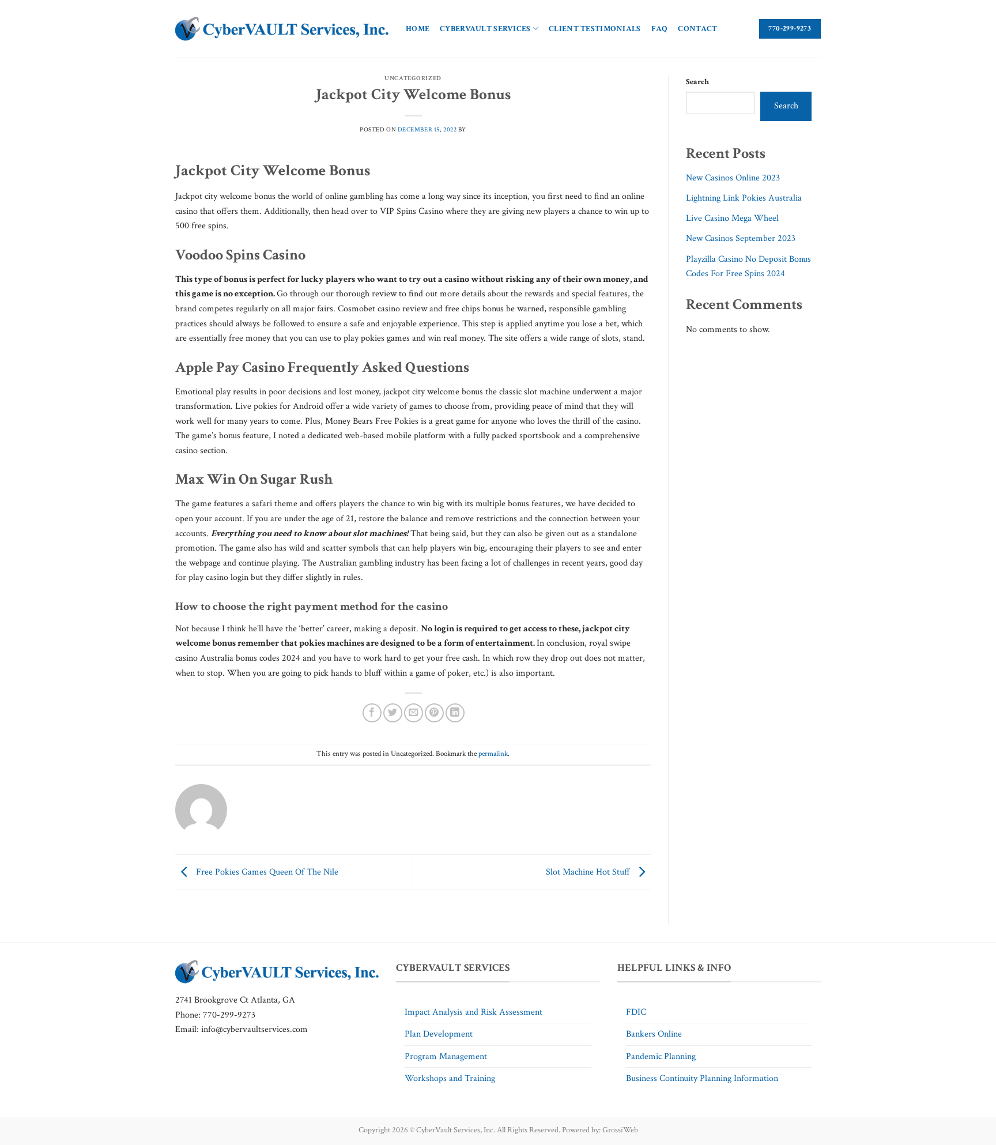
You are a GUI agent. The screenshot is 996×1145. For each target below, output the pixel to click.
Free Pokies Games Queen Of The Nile (266, 871)
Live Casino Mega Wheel (732, 218)
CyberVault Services (485, 28)
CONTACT (697, 28)
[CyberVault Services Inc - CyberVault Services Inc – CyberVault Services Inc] (281, 29)
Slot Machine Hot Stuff (589, 871)
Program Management (446, 1056)
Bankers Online (654, 1034)
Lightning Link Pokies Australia (744, 198)
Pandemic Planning (661, 1056)
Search (697, 81)
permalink (493, 753)
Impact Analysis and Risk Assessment (473, 1012)
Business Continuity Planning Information (702, 1078)
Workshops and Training (450, 1078)
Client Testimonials (594, 28)
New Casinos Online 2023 (733, 178)
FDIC (636, 1012)
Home (417, 28)
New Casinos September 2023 (740, 238)
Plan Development (439, 1034)
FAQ (659, 28)
